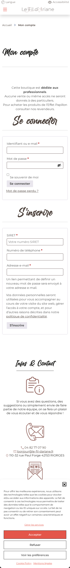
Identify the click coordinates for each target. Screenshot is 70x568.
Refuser (35, 545)
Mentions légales (42, 563)
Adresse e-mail (27, 265)
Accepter (35, 534)
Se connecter (20, 183)
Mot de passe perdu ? (22, 191)
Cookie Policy (24, 563)
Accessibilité (61, 2)
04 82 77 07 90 (35, 447)
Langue (10, 2)
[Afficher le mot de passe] (59, 165)
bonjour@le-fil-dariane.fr (35, 451)
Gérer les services (34, 524)
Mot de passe (26, 159)
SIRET (12, 235)
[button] (64, 484)
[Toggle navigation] (5, 9)
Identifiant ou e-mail (31, 143)
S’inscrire (17, 325)
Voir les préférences (35, 555)
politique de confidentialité (26, 316)
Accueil (7, 25)
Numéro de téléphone (24, 250)
